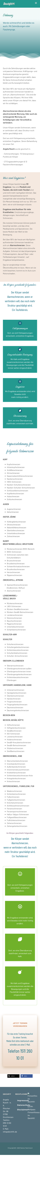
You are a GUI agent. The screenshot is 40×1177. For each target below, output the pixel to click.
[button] (13, 1076)
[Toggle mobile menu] (36, 3)
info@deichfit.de (10, 1132)
